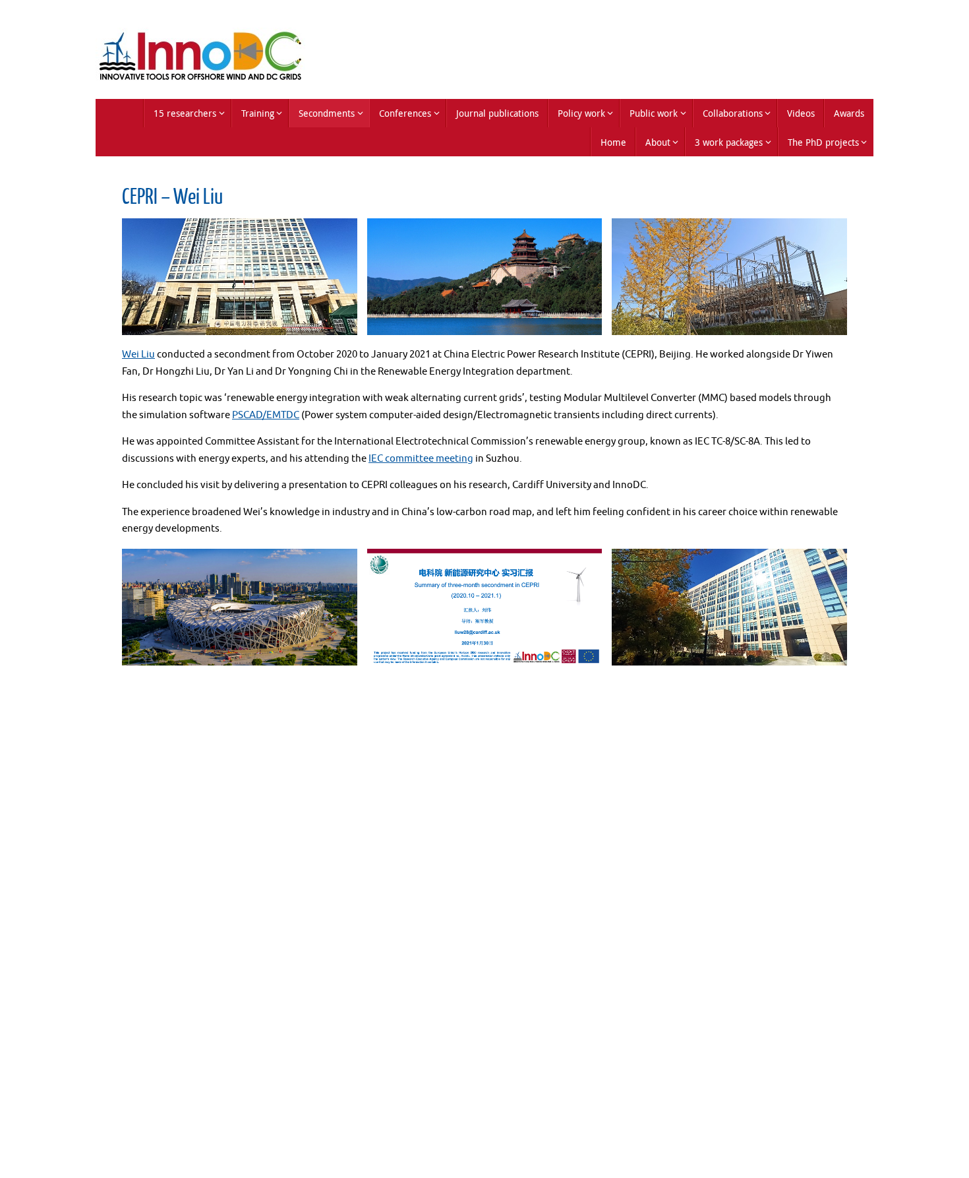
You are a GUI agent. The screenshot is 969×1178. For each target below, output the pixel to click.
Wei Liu (138, 354)
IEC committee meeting (420, 458)
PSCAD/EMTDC (265, 415)
